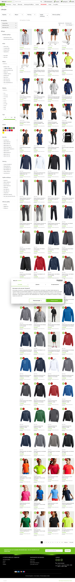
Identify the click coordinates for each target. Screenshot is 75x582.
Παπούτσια (8, 4)
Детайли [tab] (37, 284)
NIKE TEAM (63, 145)
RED (12, 130)
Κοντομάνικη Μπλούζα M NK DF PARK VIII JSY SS (67, 530)
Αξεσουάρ (20, 4)
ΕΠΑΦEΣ (4, 564)
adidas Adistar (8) (7, 143)
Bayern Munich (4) (7, 185)
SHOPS (4, 561)
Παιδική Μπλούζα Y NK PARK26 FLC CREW (40, 452)
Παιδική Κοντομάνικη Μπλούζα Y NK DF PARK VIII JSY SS (68, 504)
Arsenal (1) (6, 180)
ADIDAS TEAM (22, 45)
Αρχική (2, 4)
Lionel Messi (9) (7, 173)
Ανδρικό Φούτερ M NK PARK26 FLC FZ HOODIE (26, 325)
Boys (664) (6, 55)
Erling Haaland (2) (7, 166)
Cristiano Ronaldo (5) (8, 164)
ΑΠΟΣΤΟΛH (32, 561)
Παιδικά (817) (6, 51)
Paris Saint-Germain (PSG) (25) (9, 196)
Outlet (49, 4)
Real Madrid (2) (6, 198)
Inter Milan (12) (6, 191)
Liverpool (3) (6, 192)
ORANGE (5, 130)
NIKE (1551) (6, 77)
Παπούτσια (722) (5, 25)
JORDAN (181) (6, 75)
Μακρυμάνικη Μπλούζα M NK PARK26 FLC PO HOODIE (25, 376)
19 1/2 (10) (6, 96)
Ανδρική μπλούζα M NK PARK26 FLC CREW (52, 401)
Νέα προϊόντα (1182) (8, 37)
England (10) (6, 206)
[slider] (3, 119)
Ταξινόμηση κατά (68, 23)
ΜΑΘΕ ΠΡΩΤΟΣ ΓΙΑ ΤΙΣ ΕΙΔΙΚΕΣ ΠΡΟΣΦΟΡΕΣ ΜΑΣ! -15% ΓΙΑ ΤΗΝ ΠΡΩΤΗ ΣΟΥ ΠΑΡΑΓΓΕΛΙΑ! (21, 550)
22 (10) (5, 102)
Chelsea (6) (6, 187)
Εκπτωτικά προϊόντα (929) (8, 39)
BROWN (10, 128)
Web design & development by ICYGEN (65, 580)
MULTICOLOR (3, 130)
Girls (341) (5, 57)
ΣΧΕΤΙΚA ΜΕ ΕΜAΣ (6, 559)
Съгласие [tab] (20, 284)
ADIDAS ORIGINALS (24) (8, 70)
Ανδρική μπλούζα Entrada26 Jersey (67, 71)
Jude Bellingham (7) (7, 167)
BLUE (7, 128)
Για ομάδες (55, 4)
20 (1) (5, 98)
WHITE (14, 130)
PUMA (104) (6, 84)
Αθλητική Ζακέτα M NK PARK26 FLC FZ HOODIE (68, 300)
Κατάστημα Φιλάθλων (29, 4)
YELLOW (3, 133)
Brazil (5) (5, 204)
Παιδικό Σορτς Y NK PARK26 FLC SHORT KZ (67, 224)
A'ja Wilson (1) (6, 140)
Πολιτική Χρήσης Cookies (45, 575)
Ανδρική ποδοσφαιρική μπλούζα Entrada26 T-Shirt (39, 123)
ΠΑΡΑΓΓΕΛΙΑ (32, 559)
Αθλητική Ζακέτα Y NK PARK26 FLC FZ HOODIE (54, 275)
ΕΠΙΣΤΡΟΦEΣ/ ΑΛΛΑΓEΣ (34, 562)
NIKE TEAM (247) (7, 80)
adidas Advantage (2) (8, 147)
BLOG (4, 562)
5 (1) (4, 93)
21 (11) (5, 100)
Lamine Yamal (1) (7, 171)
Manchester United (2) (8, 194)
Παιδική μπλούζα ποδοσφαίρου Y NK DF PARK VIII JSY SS (39, 504)
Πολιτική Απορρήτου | (29, 575)
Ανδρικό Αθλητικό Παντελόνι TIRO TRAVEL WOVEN (53, 148)
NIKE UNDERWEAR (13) (8, 82)
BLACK (5, 128)
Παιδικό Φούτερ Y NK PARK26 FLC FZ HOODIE (67, 275)
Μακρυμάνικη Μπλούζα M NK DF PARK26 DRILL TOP (39, 173)
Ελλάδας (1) (6, 208)
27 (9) (5, 109)
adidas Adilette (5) (7, 141)
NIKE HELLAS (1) (7, 79)
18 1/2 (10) (6, 95)
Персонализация (36, 300)
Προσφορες (44, 4)
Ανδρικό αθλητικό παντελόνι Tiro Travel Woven (25, 97)
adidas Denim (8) (7, 156)
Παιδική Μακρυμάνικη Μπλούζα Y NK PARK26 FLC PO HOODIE (68, 325)
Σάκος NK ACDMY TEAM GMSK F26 (68, 148)
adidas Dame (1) (7, 154)
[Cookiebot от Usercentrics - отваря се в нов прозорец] (57, 281)
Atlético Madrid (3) (7, 182)
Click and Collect (34, 564)
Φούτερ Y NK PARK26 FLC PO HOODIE (39, 351)
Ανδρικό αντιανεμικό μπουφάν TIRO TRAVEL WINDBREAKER (54, 97)
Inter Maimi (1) (6, 189)
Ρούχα (14, 4)
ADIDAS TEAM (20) (8, 68)
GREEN (12, 128)
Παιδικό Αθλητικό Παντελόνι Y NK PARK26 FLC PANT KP (68, 173)
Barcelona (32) (6, 183)
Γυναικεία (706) (6, 48)
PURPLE (10, 130)
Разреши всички (54, 300)
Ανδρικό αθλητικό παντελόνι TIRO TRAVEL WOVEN (39, 97)
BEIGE (3, 128)
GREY (14, 128)
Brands (37, 4)
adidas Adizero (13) (7, 145)
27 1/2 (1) (5, 110)
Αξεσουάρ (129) (5, 27)
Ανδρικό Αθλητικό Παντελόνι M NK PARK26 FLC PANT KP (68, 199)
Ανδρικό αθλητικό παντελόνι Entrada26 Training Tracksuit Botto (39, 71)
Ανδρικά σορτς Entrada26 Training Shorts (67, 123)
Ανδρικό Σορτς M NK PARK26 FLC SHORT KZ (53, 249)
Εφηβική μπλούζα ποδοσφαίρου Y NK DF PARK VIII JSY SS (25, 478)
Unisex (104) (6, 46)
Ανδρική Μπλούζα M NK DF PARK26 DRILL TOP (25, 173)
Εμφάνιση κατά (61, 23)
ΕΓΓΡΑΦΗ (68, 550)
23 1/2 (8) (5, 103)
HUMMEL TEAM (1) (7, 73)
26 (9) (5, 107)
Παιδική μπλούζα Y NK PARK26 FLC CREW (26, 452)
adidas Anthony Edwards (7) (9, 148)
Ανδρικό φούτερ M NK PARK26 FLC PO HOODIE (68, 351)
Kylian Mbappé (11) (7, 169)
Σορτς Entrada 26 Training (25, 122)
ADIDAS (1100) (6, 66)
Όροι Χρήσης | (37, 575)
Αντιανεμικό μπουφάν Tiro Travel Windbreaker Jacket (67, 97)
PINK (7, 130)
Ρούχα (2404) (5, 23)
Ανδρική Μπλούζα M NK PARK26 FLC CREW (66, 426)
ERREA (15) (6, 72)
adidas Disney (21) (7, 157)
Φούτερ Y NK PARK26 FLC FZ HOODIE (39, 275)
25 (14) (5, 105)
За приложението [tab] (55, 284)
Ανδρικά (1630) (6, 50)
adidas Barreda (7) (7, 152)
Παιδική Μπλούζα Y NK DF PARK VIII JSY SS (53, 477)
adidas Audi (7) (6, 150)
